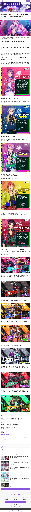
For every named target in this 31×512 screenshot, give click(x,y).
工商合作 (15, 499)
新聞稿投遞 (24, 499)
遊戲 (10, 464)
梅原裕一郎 (2, 439)
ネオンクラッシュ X (13, 440)
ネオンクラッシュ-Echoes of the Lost (19, 437)
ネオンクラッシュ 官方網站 (19, 440)
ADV (10, 437)
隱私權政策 (6, 499)
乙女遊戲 (2, 437)
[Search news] (24, 1)
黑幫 (25, 437)
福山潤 (6, 439)
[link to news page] (15, 458)
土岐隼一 (28, 437)
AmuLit (13, 437)
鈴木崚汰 (9, 439)
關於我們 (6, 497)
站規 (15, 497)
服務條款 (24, 497)
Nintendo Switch (7, 437)
